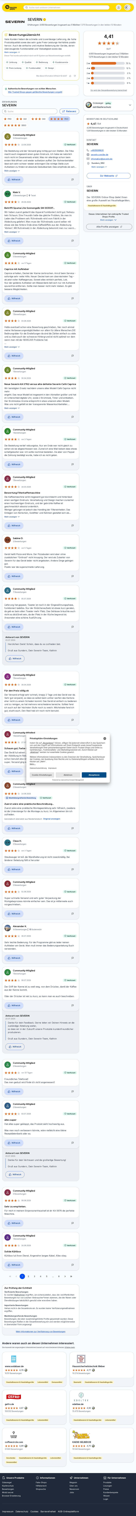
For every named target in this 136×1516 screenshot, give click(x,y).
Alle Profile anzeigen (107, 226)
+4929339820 (97, 150)
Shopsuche (41, 1489)
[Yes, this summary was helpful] (70, 76)
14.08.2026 (26, 794)
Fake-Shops (41, 1482)
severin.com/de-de (99, 154)
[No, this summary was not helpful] (75, 76)
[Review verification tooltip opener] (44, 19)
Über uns (74, 1486)
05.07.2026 (26, 599)
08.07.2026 (26, 980)
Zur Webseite (107, 175)
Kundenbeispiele (110, 1492)
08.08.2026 (26, 1200)
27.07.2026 (26, 742)
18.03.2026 (26, 487)
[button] (118, 7)
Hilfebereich (41, 1486)
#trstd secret (7, 1492)
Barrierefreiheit (48, 1511)
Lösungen (107, 1486)
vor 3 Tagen (26, 439)
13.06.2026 (26, 145)
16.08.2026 (26, 1245)
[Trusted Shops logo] (11, 7)
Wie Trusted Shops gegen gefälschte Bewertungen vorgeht (35, 92)
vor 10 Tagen (26, 1073)
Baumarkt (77, 1382)
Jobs (72, 1492)
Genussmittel (57, 1382)
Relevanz (71, 111)
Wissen (106, 1496)
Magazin (73, 1482)
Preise (106, 1489)
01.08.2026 (26, 892)
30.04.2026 (26, 378)
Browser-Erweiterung (11, 1496)
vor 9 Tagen (26, 263)
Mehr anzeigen (98, 167)
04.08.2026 (26, 321)
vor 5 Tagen (26, 548)
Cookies (34, 1511)
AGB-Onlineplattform (68, 1511)
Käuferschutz (8, 1486)
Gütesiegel (7, 1482)
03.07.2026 (26, 1114)
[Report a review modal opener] (72, 180)
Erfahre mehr (70, 1347)
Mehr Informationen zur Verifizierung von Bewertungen (40, 1331)
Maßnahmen (19, 1295)
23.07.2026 (10, 640)
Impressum (7, 1511)
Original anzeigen (51, 819)
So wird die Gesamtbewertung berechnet (109, 90)
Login (105, 1499)
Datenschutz (22, 1511)
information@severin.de (101, 159)
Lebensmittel (43, 1382)
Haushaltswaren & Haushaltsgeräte (102, 206)
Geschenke (10, 1458)
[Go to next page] (65, 1276)
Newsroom (74, 1489)
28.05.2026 (26, 202)
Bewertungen (8, 1489)
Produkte (107, 1482)
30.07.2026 (26, 936)
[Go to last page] (71, 1276)
